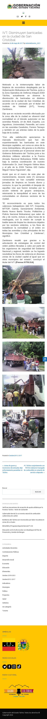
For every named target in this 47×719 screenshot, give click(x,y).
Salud (4, 599)
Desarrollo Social (8, 560)
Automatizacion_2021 (33, 43)
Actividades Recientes (9, 548)
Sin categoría (6, 607)
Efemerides (6, 571)
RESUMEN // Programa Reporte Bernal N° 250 (17, 526)
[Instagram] (29, 16)
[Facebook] (25, 16)
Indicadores (6, 583)
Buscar (4, 488)
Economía (5, 564)
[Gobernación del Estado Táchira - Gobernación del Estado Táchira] (23, 6)
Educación (5, 567)
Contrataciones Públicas (10, 552)
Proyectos (5, 595)
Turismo (5, 611)
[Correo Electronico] (18, 16)
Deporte (5, 556)
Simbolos (5, 603)
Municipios (6, 587)
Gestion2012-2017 (15, 455)
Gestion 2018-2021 (9, 575)
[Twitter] (22, 16)
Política (4, 591)
